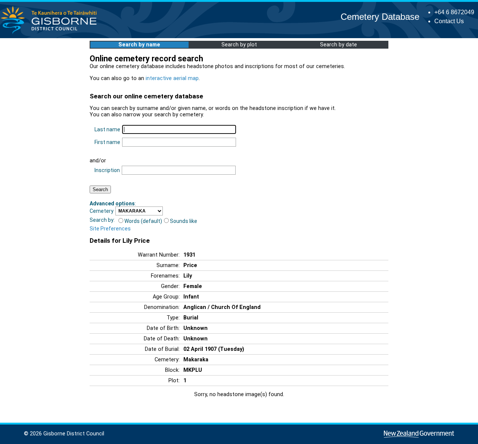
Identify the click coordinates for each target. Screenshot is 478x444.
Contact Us (449, 21)
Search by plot (239, 45)
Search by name (139, 45)
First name (107, 142)
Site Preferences (110, 229)
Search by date (338, 45)
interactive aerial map (172, 78)
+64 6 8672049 (454, 12)
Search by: (102, 220)
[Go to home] (51, 33)
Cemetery (102, 211)
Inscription (107, 170)
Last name (107, 129)
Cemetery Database (380, 17)
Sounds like (183, 221)
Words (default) (143, 221)
